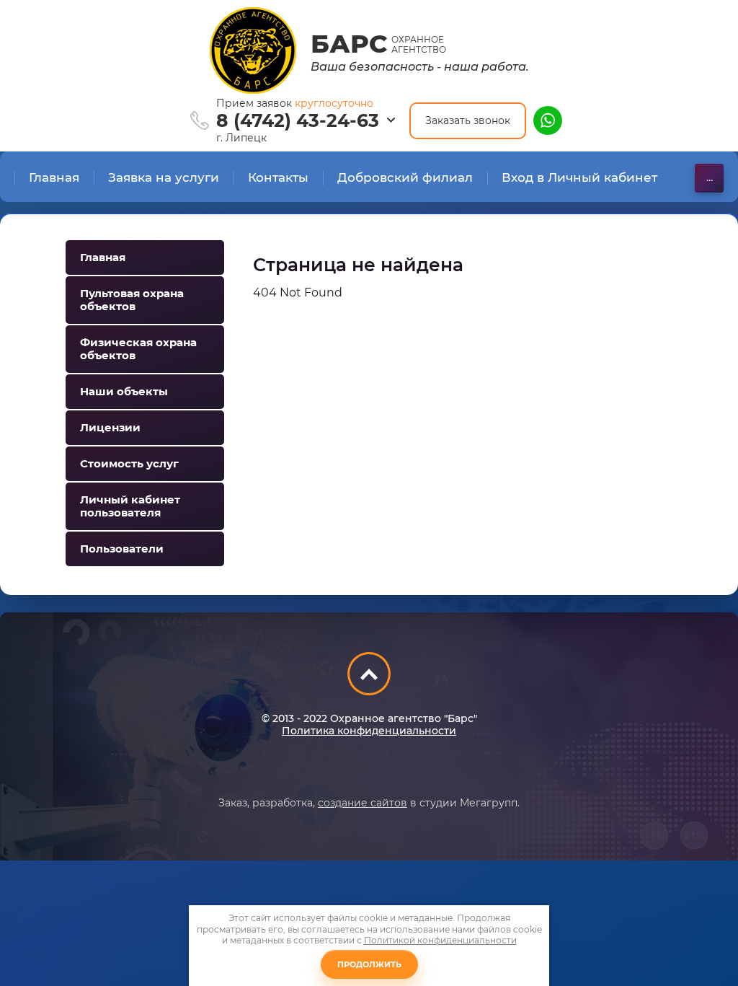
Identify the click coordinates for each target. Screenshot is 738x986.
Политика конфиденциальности (369, 731)
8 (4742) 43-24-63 (297, 120)
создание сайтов (362, 802)
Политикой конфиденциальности (440, 940)
